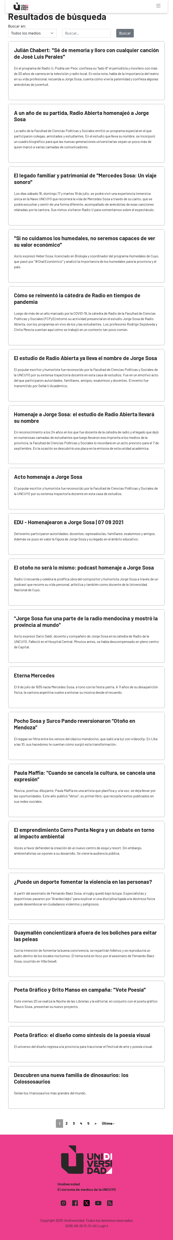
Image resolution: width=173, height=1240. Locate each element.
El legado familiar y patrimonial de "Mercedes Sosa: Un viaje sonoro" (85, 178)
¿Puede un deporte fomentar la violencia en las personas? (83, 881)
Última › (108, 1123)
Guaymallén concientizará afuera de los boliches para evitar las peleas (85, 935)
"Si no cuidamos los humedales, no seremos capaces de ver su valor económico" (84, 241)
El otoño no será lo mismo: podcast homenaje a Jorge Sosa (84, 567)
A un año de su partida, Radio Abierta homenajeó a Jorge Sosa (81, 116)
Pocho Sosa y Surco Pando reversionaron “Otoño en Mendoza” (74, 724)
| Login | (102, 1226)
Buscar (125, 33)
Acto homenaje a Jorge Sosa (48, 476)
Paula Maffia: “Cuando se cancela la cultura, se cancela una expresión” (84, 775)
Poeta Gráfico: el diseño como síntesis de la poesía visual (82, 1035)
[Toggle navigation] (158, 5)
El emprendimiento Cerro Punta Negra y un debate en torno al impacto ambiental (84, 833)
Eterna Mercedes (34, 675)
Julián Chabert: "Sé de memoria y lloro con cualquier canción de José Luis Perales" (86, 53)
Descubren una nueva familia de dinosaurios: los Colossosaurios (71, 1078)
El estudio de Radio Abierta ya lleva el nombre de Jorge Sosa (85, 358)
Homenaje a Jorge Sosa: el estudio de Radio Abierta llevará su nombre (84, 417)
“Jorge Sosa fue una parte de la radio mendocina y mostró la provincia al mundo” (86, 621)
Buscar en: (17, 26)
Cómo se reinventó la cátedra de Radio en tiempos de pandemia (77, 298)
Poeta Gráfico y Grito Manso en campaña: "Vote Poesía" (80, 989)
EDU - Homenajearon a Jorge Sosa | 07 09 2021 (68, 522)
